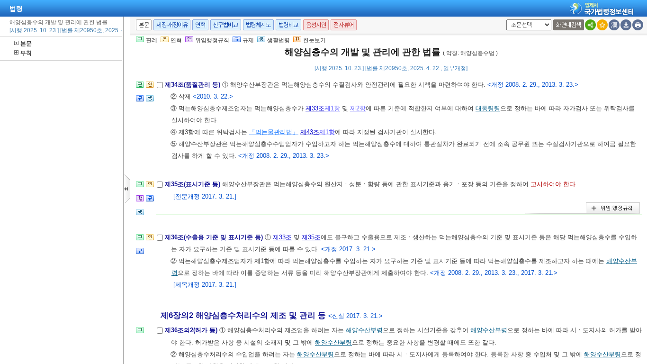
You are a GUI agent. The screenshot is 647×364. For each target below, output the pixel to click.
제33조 (315, 108)
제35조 (311, 237)
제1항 (332, 108)
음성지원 (316, 24)
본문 (26, 43)
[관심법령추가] (602, 24)
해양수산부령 (364, 330)
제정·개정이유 (172, 24)
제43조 (309, 132)
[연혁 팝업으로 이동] (150, 87)
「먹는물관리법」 (273, 132)
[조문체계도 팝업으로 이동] (140, 87)
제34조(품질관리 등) (193, 84)
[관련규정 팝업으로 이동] (140, 101)
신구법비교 (225, 24)
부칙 (26, 53)
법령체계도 (258, 24)
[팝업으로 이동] (150, 101)
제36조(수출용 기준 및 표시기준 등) (215, 237)
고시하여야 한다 (552, 184)
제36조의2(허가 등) (192, 330)
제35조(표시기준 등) (193, 184)
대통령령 (488, 108)
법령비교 (288, 24)
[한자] (614, 24)
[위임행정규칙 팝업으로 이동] (140, 201)
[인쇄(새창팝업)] (637, 24)
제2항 (358, 108)
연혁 (200, 24)
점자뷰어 (343, 24)
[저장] (625, 24)
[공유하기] (590, 24)
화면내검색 (568, 24)
